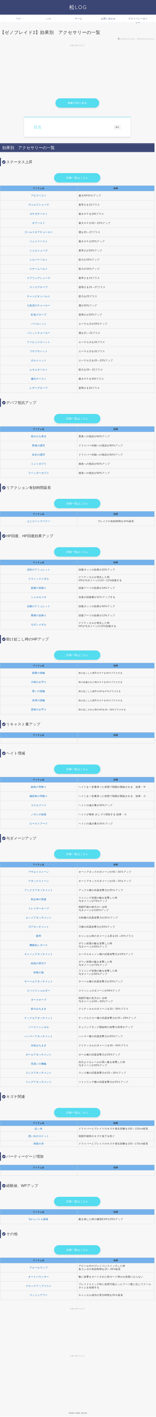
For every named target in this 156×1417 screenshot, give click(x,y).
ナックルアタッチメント (38, 1018)
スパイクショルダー (38, 990)
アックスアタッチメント (38, 890)
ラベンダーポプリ (38, 473)
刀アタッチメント (38, 926)
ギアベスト (38, 223)
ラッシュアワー (39, 1295)
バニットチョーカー (38, 333)
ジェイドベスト (39, 241)
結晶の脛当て (38, 963)
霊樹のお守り (38, 709)
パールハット (38, 323)
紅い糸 (39, 1128)
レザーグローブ (39, 388)
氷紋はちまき (38, 1045)
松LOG (78, 7)
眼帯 (38, 936)
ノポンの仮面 (38, 814)
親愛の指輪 (38, 673)
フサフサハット (39, 351)
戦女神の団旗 (38, 899)
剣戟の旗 (39, 972)
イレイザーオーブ (38, 908)
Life (48, 18)
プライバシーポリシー (138, 19)
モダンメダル (38, 624)
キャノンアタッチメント (38, 954)
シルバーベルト (39, 259)
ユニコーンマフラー (38, 521)
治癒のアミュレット (38, 606)
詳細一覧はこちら (77, 177)
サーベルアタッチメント (38, 981)
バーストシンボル (38, 1027)
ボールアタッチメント (39, 1054)
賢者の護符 (38, 445)
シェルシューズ (39, 250)
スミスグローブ (39, 287)
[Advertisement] (77, 69)
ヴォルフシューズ (38, 204)
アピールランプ (39, 1267)
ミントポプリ (38, 464)
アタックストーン (38, 881)
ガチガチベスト (39, 214)
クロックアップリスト (39, 1286)
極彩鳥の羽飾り (39, 796)
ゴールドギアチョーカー (38, 232)
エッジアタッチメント (39, 917)
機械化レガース (39, 945)
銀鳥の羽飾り (38, 787)
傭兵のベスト (38, 378)
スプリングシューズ (38, 278)
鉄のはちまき (38, 1008)
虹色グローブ (38, 314)
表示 (117, 127)
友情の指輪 (38, 700)
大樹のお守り (38, 682)
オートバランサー (38, 1276)
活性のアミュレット (38, 569)
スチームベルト (39, 269)
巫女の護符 (38, 454)
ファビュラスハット (38, 342)
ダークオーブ (38, 999)
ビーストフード (39, 823)
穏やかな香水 (38, 436)
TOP (18, 18)
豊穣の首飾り (38, 615)
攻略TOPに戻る (77, 103)
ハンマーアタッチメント (38, 1036)
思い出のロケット (38, 1136)
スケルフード (38, 805)
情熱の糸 (39, 1143)
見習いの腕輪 (38, 1063)
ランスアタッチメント (39, 1072)
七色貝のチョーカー (38, 305)
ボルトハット (38, 360)
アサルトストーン (38, 872)
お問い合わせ (108, 18)
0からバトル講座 (38, 1219)
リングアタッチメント (39, 1082)
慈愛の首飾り (38, 588)
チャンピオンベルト (38, 296)
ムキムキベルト (39, 369)
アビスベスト (38, 195)
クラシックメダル (38, 578)
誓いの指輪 (38, 691)
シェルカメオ (38, 597)
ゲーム (78, 18)
